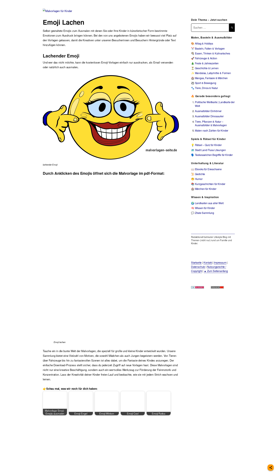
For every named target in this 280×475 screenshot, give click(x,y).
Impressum (220, 262)
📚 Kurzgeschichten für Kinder (208, 184)
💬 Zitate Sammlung (202, 213)
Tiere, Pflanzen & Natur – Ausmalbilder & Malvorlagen (211, 123)
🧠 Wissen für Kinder (203, 208)
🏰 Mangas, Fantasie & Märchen (209, 78)
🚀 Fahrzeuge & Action (204, 58)
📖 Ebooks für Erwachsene (206, 169)
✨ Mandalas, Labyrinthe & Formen (211, 73)
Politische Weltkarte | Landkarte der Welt (215, 104)
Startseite (196, 262)
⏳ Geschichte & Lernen (204, 68)
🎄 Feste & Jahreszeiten (205, 63)
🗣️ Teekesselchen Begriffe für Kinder (212, 155)
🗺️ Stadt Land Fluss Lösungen (208, 150)
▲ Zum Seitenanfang (216, 271)
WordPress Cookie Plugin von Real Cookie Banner (30, 473)
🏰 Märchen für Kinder (203, 189)
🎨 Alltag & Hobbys (202, 43)
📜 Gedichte (198, 174)
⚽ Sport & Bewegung (203, 83)
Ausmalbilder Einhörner (208, 111)
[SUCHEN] (232, 27)
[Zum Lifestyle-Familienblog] (213, 226)
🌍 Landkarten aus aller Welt (207, 203)
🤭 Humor (197, 179)
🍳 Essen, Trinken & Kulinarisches (210, 53)
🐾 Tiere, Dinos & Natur (204, 88)
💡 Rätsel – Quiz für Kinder (206, 145)
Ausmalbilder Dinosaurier (209, 116)
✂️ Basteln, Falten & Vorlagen (208, 48)
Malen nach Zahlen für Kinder (211, 130)
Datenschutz (198, 267)
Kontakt (208, 262)
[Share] (271, 467)
